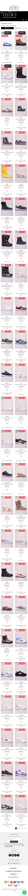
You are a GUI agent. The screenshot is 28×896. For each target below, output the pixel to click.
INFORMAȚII (13, 868)
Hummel (21, 317)
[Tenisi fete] (7, 538)
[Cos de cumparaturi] (23, 19)
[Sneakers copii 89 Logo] (21, 704)
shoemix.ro (13, 874)
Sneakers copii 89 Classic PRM (21, 684)
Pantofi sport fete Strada (21, 384)
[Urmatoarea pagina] (25, 828)
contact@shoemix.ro (15, 863)
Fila (7, 84)
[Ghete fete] (7, 571)
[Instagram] (18, 855)
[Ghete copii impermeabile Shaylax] (21, 40)
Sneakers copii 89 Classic (7, 716)
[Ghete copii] (7, 638)
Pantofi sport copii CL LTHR (7, 816)
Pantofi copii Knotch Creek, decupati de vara (21, 153)
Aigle (7, 184)
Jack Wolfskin (7, 482)
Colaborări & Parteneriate (13, 871)
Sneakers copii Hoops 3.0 (7, 318)
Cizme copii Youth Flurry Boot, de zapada (7, 252)
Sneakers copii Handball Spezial (7, 53)
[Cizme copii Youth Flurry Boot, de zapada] (7, 239)
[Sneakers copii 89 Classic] (7, 704)
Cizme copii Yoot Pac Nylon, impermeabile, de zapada (7, 285)
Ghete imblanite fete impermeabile (21, 518)
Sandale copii (21, 484)
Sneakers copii (21, 417)
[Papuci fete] (7, 107)
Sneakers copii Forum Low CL (21, 650)
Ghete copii (7, 650)
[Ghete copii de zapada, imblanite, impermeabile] (21, 74)
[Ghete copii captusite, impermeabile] (21, 107)
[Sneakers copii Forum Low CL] (21, 638)
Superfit (7, 117)
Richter (7, 151)
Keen (21, 151)
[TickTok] (15, 855)
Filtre (8, 28)
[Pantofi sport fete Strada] (21, 372)
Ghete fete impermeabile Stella (7, 219)
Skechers (7, 449)
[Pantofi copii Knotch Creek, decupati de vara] (21, 140)
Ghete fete (7, 583)
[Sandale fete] (21, 173)
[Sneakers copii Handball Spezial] (7, 40)
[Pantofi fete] (21, 538)
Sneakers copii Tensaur (21, 451)
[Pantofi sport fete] (21, 306)
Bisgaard (21, 250)
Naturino (21, 482)
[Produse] (2, 13)
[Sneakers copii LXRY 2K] (7, 372)
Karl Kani (7, 383)
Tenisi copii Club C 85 (7, 417)
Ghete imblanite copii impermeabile (21, 252)
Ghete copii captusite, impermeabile (21, 119)
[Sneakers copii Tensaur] (21, 439)
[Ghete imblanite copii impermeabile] (21, 239)
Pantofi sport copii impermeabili (7, 352)
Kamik (21, 84)
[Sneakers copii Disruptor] (7, 74)
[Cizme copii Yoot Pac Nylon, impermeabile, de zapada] (7, 273)
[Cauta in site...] (26, 19)
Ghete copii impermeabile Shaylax (21, 53)
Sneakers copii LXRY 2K (7, 384)
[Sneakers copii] (21, 405)
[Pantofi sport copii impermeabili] (7, 339)
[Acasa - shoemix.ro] (14, 7)
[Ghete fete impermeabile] (7, 140)
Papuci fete (7, 119)
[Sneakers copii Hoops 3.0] (7, 306)
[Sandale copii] (21, 472)
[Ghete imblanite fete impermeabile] (21, 505)
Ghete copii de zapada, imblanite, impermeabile (21, 86)
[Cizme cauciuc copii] (7, 173)
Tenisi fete (7, 550)
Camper (7, 648)
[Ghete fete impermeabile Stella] (7, 206)
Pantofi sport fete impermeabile (21, 219)
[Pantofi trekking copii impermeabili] (21, 339)
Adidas (7, 51)
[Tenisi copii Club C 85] (7, 405)
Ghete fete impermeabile (7, 152)
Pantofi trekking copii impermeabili (21, 352)
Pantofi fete (21, 550)
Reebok (7, 416)
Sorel (7, 250)
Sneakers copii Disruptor (7, 86)
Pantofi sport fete (21, 318)
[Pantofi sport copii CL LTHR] (7, 804)
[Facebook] (10, 855)
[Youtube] (12, 855)
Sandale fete (21, 185)
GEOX (21, 51)
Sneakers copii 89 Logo (21, 716)
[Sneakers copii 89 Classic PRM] (21, 671)
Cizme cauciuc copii (7, 185)
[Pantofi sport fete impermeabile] (21, 206)
